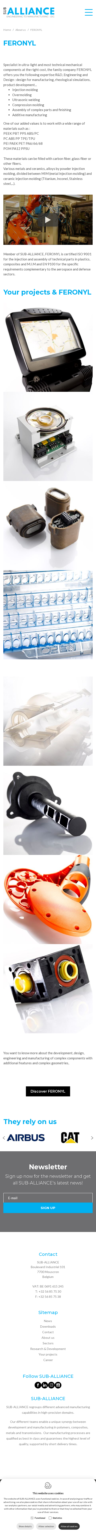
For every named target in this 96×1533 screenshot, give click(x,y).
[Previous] (4, 1138)
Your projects (48, 1354)
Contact (48, 1332)
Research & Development (48, 1349)
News (48, 1321)
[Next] (92, 1138)
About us (48, 1337)
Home (7, 29)
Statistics (57, 1517)
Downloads (48, 1326)
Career (48, 1360)
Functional (40, 1517)
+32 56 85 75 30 (50, 1291)
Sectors (48, 1343)
